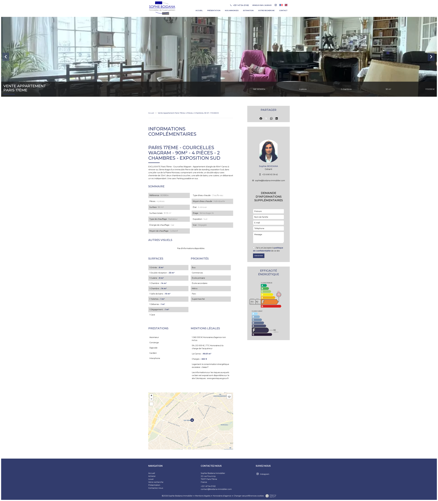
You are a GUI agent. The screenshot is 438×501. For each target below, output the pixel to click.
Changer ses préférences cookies (249, 496)
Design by (273, 496)
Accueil (151, 113)
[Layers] (229, 396)
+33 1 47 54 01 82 (241, 5)
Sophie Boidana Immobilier (213, 473)
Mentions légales (202, 496)
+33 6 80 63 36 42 (270, 174)
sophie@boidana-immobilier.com (270, 180)
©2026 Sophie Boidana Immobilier (177, 496)
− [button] (151, 398)
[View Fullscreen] (151, 404)
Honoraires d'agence (222, 496)
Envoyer (259, 256)
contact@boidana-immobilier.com (216, 489)
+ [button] (151, 395)
